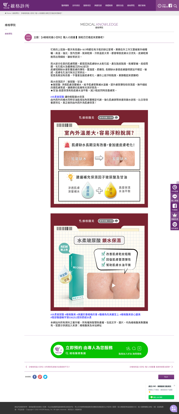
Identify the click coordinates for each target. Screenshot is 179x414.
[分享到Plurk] (40, 377)
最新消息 (120, 5)
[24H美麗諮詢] (163, 6)
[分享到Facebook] (35, 377)
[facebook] (170, 6)
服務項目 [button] (87, 5)
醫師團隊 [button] (65, 5)
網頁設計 (71, 409)
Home (9, 13)
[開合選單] (178, 182)
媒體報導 (109, 5)
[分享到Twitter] (45, 377)
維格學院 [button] (131, 5)
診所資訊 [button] (76, 5)
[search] (175, 6)
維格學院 (15, 13)
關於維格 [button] (142, 5)
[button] (166, 377)
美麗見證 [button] (98, 5)
